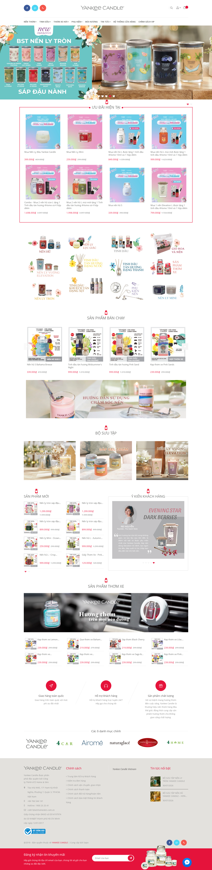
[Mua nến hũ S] (127, 185)
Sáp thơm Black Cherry (133, 639)
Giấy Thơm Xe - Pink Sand (92, 554)
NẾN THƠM (30, 21)
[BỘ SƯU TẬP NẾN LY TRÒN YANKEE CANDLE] (155, 781)
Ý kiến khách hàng (148, 496)
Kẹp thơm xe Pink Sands (162, 364)
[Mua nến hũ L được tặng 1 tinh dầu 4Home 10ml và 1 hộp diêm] (127, 131)
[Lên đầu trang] (207, 865)
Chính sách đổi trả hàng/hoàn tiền (84, 793)
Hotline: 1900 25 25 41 (38, 805)
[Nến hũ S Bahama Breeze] (44, 344)
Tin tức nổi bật (160, 768)
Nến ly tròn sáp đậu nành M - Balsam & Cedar (49, 521)
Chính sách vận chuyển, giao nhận (84, 785)
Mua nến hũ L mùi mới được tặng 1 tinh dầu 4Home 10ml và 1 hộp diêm (169, 153)
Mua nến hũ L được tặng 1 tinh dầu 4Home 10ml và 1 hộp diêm (125, 153)
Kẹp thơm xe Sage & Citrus (132, 654)
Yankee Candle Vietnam (124, 769)
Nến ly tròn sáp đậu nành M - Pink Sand (91, 521)
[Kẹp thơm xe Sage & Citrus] (115, 658)
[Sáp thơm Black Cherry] (115, 644)
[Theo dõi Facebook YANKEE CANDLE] (27, 8)
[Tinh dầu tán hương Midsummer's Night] (86, 344)
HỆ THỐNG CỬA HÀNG (124, 21)
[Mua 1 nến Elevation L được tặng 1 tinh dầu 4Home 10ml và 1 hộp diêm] (169, 185)
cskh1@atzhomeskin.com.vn (41, 810)
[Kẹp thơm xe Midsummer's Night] (73, 658)
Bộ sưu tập (106, 433)
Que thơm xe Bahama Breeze (91, 639)
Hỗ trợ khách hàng (106, 695)
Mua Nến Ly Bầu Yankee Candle (40, 151)
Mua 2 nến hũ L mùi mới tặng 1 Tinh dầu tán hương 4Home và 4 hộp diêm (84, 205)
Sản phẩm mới (36, 496)
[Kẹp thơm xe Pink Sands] (168, 344)
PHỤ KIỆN (77, 21)
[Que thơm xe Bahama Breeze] (73, 644)
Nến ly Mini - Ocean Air (49, 538)
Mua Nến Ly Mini (75, 151)
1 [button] (187, 104)
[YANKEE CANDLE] (106, 398)
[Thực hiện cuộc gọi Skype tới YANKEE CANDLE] (177, 843)
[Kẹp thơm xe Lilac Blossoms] (157, 644)
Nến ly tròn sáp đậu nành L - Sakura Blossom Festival (49, 503)
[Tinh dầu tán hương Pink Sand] (127, 344)
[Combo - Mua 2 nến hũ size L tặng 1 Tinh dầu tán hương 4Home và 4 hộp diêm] (43, 182)
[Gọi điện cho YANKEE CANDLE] (43, 8)
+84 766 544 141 (35, 801)
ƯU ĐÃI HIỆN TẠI (106, 107)
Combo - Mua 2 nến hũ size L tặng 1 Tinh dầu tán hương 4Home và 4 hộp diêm (42, 205)
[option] (106, 164)
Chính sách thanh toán (78, 789)
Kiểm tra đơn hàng (76, 780)
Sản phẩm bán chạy (106, 318)
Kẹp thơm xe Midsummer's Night (89, 654)
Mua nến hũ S (115, 205)
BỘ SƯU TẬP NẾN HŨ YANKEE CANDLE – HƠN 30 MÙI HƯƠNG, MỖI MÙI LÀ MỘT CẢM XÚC (175, 795)
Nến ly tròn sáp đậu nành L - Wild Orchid (92, 503)
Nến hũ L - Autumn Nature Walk (91, 538)
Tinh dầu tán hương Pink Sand (124, 364)
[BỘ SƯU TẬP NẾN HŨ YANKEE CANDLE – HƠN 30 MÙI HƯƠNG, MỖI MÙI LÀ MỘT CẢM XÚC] (155, 796)
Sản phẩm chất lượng (161, 695)
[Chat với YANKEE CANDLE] (35, 8)
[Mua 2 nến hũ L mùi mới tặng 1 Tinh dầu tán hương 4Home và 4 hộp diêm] (85, 182)
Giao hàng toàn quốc (51, 695)
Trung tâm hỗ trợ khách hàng (81, 776)
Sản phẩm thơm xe (106, 586)
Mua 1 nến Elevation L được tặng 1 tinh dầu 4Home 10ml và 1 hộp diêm (169, 207)
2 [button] (191, 104)
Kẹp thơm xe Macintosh (43, 654)
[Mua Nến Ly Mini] (85, 131)
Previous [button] (19, 534)
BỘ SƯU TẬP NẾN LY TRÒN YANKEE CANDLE (174, 779)
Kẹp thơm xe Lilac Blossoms (173, 639)
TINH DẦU (44, 21)
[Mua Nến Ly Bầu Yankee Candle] (43, 131)
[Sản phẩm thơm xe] (106, 612)
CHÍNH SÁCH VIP (146, 21)
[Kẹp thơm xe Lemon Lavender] (30, 644)
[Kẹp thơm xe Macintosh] (30, 658)
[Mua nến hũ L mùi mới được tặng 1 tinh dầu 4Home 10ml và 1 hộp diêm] (169, 131)
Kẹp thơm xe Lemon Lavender (47, 639)
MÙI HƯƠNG (91, 21)
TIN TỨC (105, 21)
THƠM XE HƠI (61, 21)
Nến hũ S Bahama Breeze (39, 364)
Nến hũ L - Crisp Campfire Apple (48, 554)
